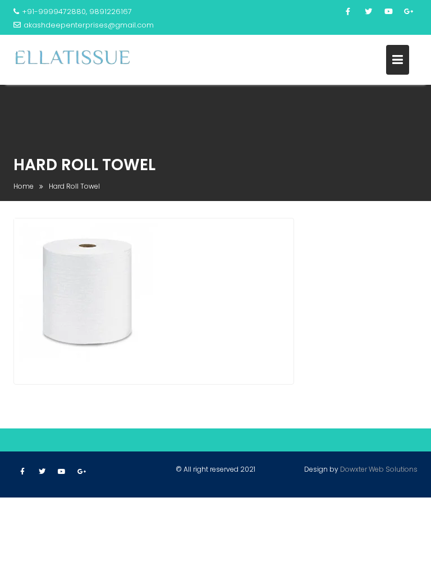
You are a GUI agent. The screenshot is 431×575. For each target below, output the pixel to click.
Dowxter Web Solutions (379, 469)
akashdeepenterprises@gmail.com (89, 25)
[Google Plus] (409, 12)
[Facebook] (348, 12)
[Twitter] (368, 12)
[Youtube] (388, 12)
